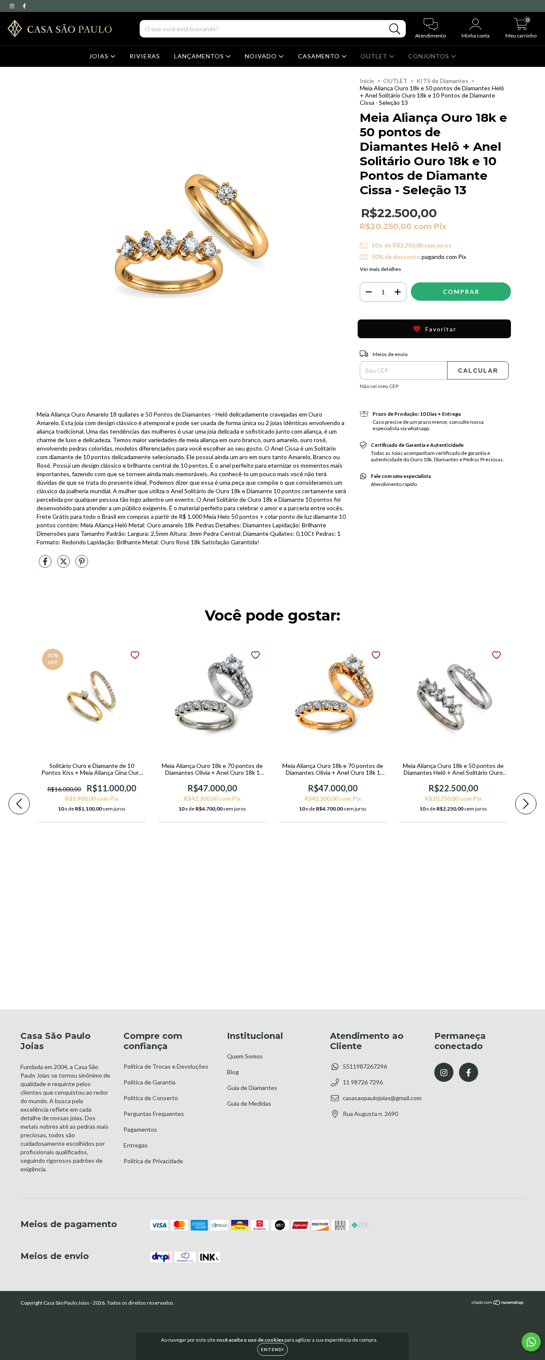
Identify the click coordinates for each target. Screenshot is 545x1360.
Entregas (135, 1145)
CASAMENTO (319, 56)
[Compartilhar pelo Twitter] (64, 564)
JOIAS (99, 56)
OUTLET (375, 56)
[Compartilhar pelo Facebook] (46, 564)
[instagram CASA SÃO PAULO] (12, 5)
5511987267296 (365, 1066)
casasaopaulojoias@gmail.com (382, 1097)
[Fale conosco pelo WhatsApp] (531, 1341)
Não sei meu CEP (379, 386)
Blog (233, 1071)
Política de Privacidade (153, 1160)
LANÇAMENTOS (200, 56)
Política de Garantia (149, 1082)
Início (367, 80)
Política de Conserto (150, 1097)
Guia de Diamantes (252, 1087)
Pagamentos (140, 1129)
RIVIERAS (144, 56)
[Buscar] (395, 29)
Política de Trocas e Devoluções (165, 1066)
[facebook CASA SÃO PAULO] (24, 5)
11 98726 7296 (363, 1082)
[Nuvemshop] (498, 1303)
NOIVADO (261, 56)
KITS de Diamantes (442, 80)
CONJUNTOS (429, 56)
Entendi (272, 1349)
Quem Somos (245, 1056)
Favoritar (440, 329)
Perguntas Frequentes (153, 1113)
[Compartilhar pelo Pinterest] (81, 564)
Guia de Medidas (249, 1103)
